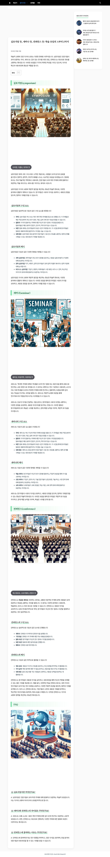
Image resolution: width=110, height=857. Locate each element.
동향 (35, 837)
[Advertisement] (41, 24)
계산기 (15, 3)
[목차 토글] (18, 72)
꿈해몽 (32, 3)
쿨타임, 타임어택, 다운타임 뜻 (23, 377)
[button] (100, 3)
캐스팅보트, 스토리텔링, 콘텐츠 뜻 (24, 593)
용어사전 (23, 3)
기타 (38, 3)
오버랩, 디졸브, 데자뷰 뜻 (21, 167)
